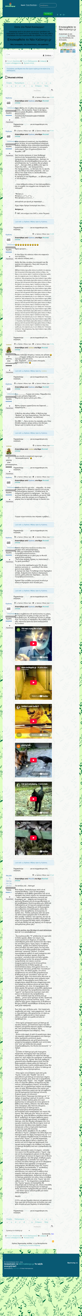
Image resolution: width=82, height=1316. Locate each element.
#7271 (52, 445)
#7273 (52, 537)
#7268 (52, 234)
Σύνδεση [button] (48, 14)
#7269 (52, 344)
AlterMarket (16, 1268)
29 (32, 86)
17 (20, 86)
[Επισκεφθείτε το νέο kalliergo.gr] (68, 48)
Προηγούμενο (19, 83)
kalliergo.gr (63, 36)
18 (24, 86)
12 (46, 83)
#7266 (52, 97)
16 (15, 86)
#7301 (52, 603)
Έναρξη (9, 83)
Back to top (72, 1263)
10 (38, 83)
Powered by (23, 1245)
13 (50, 83)
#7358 (52, 875)
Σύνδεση (27, 124)
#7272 (52, 477)
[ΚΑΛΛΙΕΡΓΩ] (10, 5)
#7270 (52, 383)
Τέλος (46, 86)
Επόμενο (38, 86)
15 (11, 86)
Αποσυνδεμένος (10, 111)
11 (42, 83)
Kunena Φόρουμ (34, 1245)
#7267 (52, 131)
